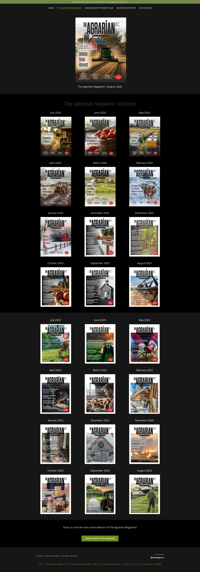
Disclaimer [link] (147, 564)
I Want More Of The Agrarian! (100, 538)
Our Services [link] (145, 8)
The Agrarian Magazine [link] (69, 8)
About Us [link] (98, 564)
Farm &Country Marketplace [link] (99, 8)
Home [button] (41, 564)
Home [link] (51, 8)
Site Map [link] (157, 564)
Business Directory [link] (126, 8)
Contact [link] (137, 564)
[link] (157, 557)
